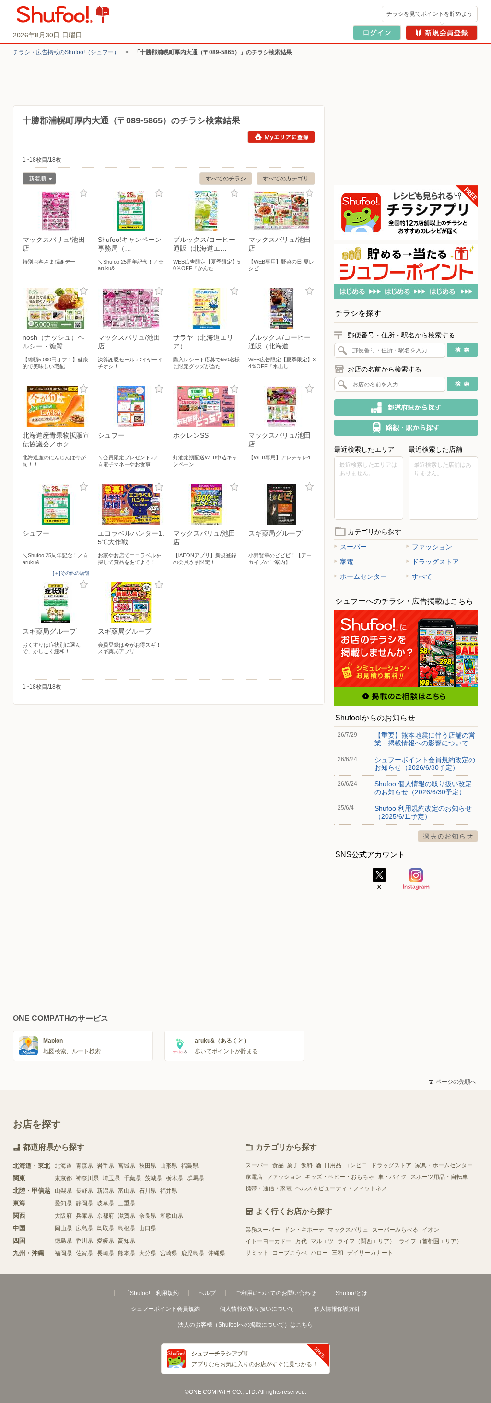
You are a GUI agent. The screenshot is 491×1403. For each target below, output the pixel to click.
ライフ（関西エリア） (366, 1241)
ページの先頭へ (452, 1082)
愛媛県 (105, 1240)
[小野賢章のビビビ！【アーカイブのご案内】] (282, 504)
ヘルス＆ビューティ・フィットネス (341, 1188)
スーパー (353, 547)
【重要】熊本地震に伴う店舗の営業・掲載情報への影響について (424, 739)
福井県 (168, 1190)
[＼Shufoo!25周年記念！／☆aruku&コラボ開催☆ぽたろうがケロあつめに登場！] (131, 211)
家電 (346, 561)
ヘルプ (207, 1293)
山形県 (168, 1166)
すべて (422, 576)
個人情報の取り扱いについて (257, 1309)
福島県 (190, 1166)
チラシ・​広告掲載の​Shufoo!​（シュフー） (66, 52)
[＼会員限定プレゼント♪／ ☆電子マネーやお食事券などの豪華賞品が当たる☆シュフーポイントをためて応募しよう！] (131, 406)
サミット (257, 1252)
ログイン (377, 32)
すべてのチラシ (226, 178)
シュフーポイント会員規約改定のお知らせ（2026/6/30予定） (424, 763)
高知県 (126, 1240)
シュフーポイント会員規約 (165, 1309)
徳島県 (63, 1240)
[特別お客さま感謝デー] (56, 211)
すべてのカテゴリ (286, 178)
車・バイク (392, 1177)
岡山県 (63, 1228)
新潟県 (105, 1190)
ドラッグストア (435, 561)
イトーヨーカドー (269, 1241)
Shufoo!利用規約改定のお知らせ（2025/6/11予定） (423, 812)
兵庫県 (84, 1215)
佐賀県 (84, 1253)
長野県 (84, 1190)
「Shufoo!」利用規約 (151, 1293)
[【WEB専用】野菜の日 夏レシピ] (282, 211)
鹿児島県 (192, 1253)
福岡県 (63, 1253)
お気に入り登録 (84, 193)
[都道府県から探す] (406, 407)
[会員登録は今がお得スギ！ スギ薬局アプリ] (131, 602)
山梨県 (63, 1190)
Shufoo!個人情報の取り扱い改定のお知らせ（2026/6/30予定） (423, 787)
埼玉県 (111, 1178)
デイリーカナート (370, 1252)
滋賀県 (126, 1215)
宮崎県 (168, 1253)
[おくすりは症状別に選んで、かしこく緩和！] (56, 602)
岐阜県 (105, 1203)
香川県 (84, 1240)
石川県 (147, 1190)
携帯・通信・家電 (269, 1188)
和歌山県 (171, 1215)
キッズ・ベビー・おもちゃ (339, 1177)
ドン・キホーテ (304, 1229)
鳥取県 (105, 1228)
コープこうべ (289, 1252)
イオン (430, 1229)
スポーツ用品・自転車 (439, 1177)
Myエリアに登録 (281, 137)
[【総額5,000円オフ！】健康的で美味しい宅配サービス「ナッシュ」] (56, 308)
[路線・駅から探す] (406, 428)
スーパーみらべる (395, 1229)
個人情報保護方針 (337, 1309)
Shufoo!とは (351, 1293)
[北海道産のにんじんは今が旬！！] (56, 406)
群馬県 (195, 1178)
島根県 (126, 1228)
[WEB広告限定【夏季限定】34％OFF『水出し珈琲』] (282, 308)
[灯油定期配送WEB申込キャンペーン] (206, 406)
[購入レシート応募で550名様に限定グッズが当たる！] (206, 308)
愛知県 (63, 1203)
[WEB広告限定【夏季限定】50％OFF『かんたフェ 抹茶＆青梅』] (206, 211)
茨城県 (153, 1178)
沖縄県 (216, 1253)
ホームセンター (363, 576)
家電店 (254, 1177)
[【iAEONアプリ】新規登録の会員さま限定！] (206, 504)
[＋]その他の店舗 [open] (71, 573)
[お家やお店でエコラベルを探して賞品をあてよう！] (131, 504)
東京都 (63, 1178)
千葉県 (132, 1178)
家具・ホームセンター (444, 1165)
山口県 (147, 1228)
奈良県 (147, 1215)
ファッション (432, 547)
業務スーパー (263, 1229)
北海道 (63, 1166)
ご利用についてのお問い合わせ (275, 1293)
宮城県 (126, 1166)
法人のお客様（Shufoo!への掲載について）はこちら (245, 1324)
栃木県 (174, 1178)
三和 (337, 1252)
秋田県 (147, 1166)
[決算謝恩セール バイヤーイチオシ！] (131, 308)
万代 (301, 1241)
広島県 (84, 1228)
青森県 (84, 1166)
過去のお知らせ (448, 836)
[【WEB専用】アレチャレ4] (282, 406)
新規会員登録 (442, 32)
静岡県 (84, 1203)
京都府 (105, 1215)
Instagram (416, 879)
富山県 (126, 1190)
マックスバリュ (348, 1229)
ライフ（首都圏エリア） (430, 1241)
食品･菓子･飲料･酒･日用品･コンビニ (319, 1165)
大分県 (147, 1253)
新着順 (34, 179)
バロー (319, 1252)
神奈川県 (87, 1178)
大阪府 (63, 1215)
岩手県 (105, 1166)
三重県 (126, 1203)
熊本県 (126, 1253)
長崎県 (105, 1253)
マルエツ (322, 1241)
